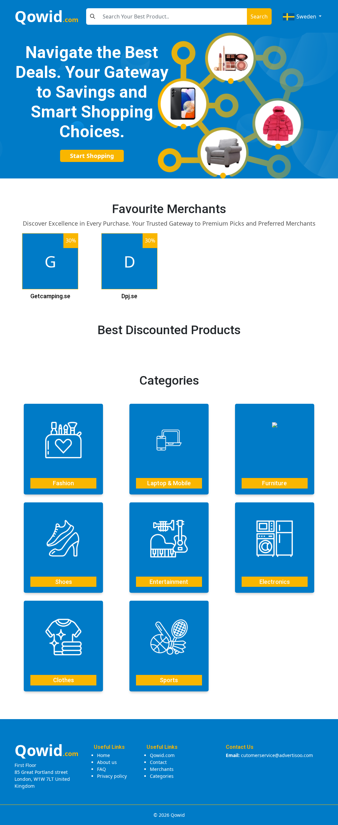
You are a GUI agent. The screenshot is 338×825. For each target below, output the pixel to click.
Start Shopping (92, 156)
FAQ (101, 769)
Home (103, 755)
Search (259, 16)
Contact (158, 762)
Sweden (306, 16)
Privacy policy (112, 776)
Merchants (162, 769)
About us (107, 762)
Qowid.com (162, 755)
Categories (162, 776)
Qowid (47, 16)
